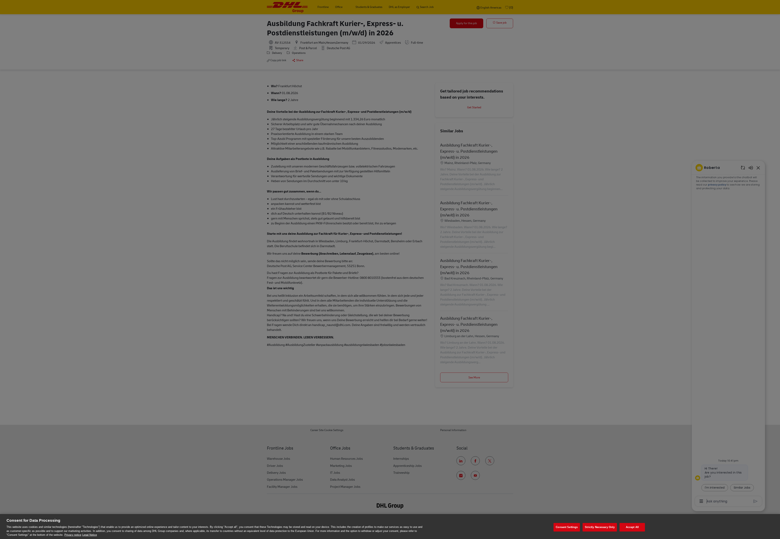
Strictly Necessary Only (600, 527)
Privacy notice (72, 534)
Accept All (632, 527)
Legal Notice (89, 534)
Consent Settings (567, 527)
